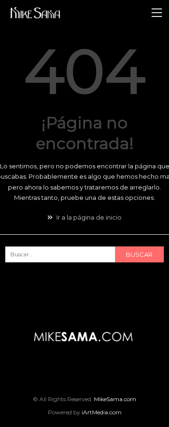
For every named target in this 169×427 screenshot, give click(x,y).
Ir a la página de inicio (88, 217)
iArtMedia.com (102, 412)
